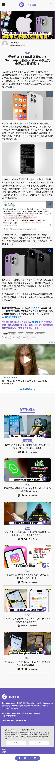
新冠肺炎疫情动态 (13, 317)
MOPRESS (36, 307)
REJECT (16, 743)
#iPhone (30, 334)
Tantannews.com (9, 703)
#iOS (21, 334)
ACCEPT (38, 743)
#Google (12, 334)
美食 (4, 749)
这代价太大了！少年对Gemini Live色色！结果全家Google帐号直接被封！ (27, 663)
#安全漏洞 (40, 334)
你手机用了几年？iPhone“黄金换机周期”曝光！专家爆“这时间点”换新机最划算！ (27, 446)
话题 (30, 441)
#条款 (5, 337)
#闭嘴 (33, 337)
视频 (4, 752)
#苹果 (25, 337)
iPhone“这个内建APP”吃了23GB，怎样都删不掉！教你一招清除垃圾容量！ (27, 620)
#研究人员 (15, 337)
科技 (27, 52)
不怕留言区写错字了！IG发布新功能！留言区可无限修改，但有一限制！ (27, 576)
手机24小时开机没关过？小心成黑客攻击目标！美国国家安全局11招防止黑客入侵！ (27, 533)
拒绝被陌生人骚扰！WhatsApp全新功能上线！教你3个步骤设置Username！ (27, 490)
